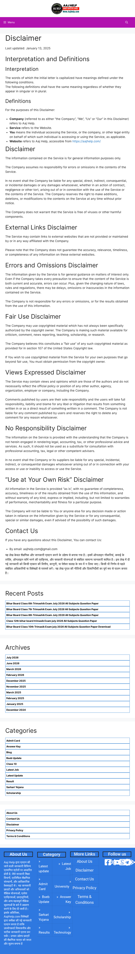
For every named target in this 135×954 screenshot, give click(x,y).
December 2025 (16, 680)
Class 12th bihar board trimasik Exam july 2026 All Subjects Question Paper (51, 620)
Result (10, 781)
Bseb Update (13, 758)
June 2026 (12, 663)
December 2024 (16, 709)
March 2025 (13, 692)
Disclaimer (12, 824)
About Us (11, 812)
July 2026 (12, 657)
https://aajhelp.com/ (86, 141)
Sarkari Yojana (15, 787)
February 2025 (15, 698)
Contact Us (13, 818)
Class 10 (11, 763)
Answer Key (13, 746)
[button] (126, 22)
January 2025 (14, 703)
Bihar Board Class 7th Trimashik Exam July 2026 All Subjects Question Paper (52, 609)
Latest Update (14, 775)
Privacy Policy (14, 830)
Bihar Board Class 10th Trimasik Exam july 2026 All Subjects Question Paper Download (58, 626)
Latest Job (12, 769)
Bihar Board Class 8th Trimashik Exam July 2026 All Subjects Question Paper (52, 615)
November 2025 (16, 686)
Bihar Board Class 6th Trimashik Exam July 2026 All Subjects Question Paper (52, 603)
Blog (9, 752)
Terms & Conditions (18, 836)
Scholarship (13, 792)
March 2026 (13, 669)
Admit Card (13, 740)
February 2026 (15, 674)
